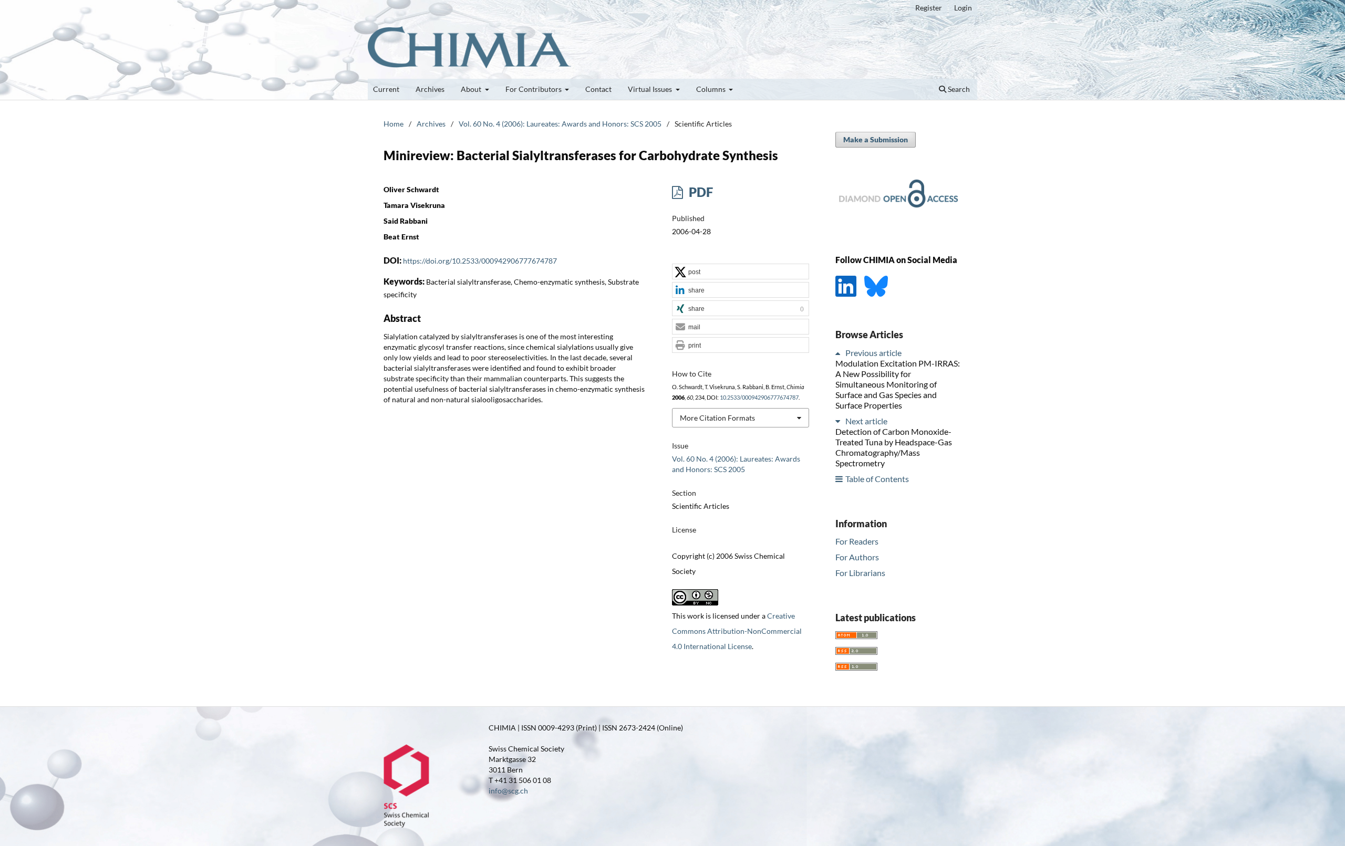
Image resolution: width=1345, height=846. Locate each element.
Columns (711, 89)
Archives (430, 89)
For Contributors (534, 89)
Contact (598, 89)
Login (963, 7)
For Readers (856, 541)
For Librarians (860, 573)
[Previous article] (839, 353)
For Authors (857, 557)
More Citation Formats (717, 417)
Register (928, 7)
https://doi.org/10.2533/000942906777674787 (480, 260)
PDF (699, 192)
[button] (740, 272)
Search (958, 89)
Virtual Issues (651, 89)
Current (386, 89)
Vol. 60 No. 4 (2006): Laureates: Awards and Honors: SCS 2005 (560, 123)
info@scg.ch (508, 790)
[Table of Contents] (839, 479)
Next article (866, 421)
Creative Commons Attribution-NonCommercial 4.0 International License (737, 631)
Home (394, 123)
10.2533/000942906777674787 (759, 397)
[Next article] (839, 421)
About (472, 89)
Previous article (873, 353)
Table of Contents (877, 479)
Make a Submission (875, 139)
